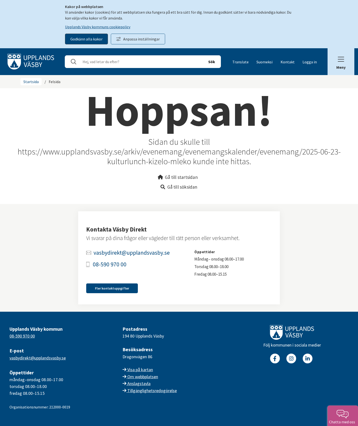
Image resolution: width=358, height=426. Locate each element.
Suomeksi (264, 61)
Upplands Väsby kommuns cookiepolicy (97, 26)
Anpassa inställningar (141, 39)
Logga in (309, 61)
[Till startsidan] (292, 333)
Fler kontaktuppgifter (112, 288)
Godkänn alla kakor (86, 39)
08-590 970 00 (109, 264)
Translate (240, 61)
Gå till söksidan (182, 187)
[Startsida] (31, 61)
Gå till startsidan (181, 177)
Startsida (31, 81)
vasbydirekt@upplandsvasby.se (132, 252)
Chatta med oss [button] (343, 421)
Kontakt (288, 61)
